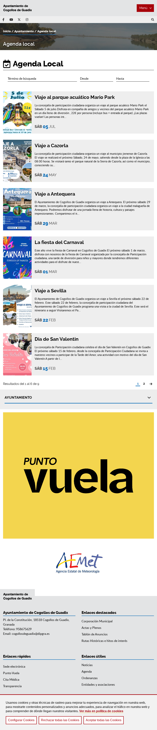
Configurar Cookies (21, 720)
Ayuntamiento (24, 31)
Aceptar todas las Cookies (103, 720)
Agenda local (46, 31)
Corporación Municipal (97, 621)
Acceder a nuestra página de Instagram (27, 19)
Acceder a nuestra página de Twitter (19, 19)
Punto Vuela (11, 673)
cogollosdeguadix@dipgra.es (31, 634)
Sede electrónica (14, 666)
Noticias (87, 665)
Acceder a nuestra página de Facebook (3, 19)
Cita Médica (11, 679)
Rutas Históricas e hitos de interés (104, 641)
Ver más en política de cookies (101, 711)
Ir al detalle (93, 112)
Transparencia (12, 686)
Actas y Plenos (91, 628)
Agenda (87, 671)
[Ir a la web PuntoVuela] (78, 475)
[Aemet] (78, 563)
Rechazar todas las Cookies (60, 720)
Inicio (7, 31)
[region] (78, 712)
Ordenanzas (90, 678)
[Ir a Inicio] (17, 8)
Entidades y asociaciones (98, 684)
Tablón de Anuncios (95, 634)
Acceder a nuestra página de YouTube (11, 19)
